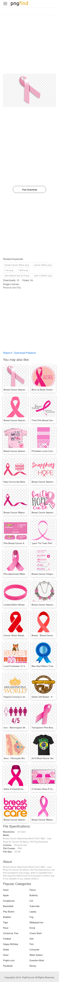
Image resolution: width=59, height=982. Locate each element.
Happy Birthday (10, 944)
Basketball (8, 906)
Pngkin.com (9, 960)
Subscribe (34, 906)
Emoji (32, 927)
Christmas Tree (10, 933)
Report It (7, 352)
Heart (5, 889)
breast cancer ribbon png (17, 264)
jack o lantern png (43, 275)
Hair (31, 938)
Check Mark (35, 933)
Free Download (29, 189)
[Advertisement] (29, 44)
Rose (5, 927)
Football (7, 938)
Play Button (8, 911)
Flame (32, 889)
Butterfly (33, 895)
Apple (6, 895)
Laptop (32, 911)
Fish (31, 944)
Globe (6, 949)
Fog (31, 916)
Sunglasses (9, 900)
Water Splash (36, 954)
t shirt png (23, 270)
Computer (34, 949)
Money (32, 965)
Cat (31, 900)
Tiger (5, 922)
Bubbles (7, 916)
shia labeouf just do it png (17, 275)
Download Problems (25, 352)
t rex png (9, 270)
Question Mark (36, 960)
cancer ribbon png (42, 264)
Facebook (8, 965)
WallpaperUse (36, 922)
